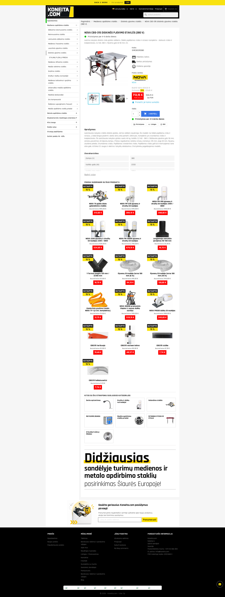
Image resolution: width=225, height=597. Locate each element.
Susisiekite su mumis (89, 564)
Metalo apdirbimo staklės (57, 113)
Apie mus (84, 547)
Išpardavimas (52, 21)
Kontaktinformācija (146, 9)
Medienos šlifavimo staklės (58, 62)
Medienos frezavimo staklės (58, 44)
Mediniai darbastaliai (55, 95)
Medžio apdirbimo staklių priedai (60, 108)
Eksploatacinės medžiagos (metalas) (61, 118)
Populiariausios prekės (55, 545)
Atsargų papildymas (55, 131)
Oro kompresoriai (54, 99)
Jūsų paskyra (121, 533)
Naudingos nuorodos (88, 551)
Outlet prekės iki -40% (56, 136)
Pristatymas (140, 124)
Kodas (134, 47)
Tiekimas (84, 538)
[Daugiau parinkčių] (220, 584)
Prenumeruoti (149, 519)
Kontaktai (84, 557)
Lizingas (153, 124)
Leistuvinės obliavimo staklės (59, 39)
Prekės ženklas (137, 73)
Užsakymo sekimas (121, 538)
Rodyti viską (90, 174)
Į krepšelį (150, 113)
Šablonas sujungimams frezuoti (60, 104)
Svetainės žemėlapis (88, 567)
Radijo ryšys (51, 127)
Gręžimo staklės (54, 71)
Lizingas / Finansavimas (90, 554)
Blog (82, 580)
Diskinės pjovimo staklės (57, 53)
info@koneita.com (162, 551)
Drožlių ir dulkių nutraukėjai (58, 76)
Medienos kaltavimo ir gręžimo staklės (59, 81)
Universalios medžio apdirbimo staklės (59, 89)
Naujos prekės (52, 542)
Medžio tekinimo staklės (57, 66)
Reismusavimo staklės (56, 34)
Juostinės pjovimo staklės (58, 48)
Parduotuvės (85, 570)
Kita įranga (51, 122)
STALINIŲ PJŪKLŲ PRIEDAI (58, 57)
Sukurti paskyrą (120, 545)
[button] (145, 102)
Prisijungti (158, 9)
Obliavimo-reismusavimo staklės (60, 30)
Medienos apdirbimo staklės (58, 25)
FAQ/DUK (84, 561)
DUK (164, 124)
